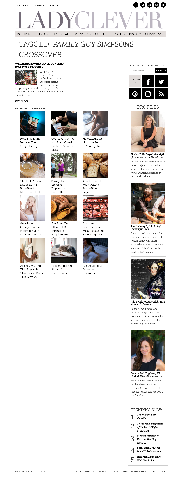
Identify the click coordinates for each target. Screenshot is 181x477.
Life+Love (42, 34)
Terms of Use (114, 471)
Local (118, 34)
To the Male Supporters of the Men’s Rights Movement (150, 427)
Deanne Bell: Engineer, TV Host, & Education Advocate (147, 375)
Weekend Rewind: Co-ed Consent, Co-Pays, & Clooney (39, 65)
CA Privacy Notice (99, 471)
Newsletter (23, 5)
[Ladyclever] (89, 20)
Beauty (135, 34)
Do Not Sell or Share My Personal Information (147, 471)
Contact (54, 5)
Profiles (82, 34)
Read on (21, 101)
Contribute (40, 5)
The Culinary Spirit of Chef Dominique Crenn (146, 227)
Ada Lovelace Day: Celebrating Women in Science (148, 303)
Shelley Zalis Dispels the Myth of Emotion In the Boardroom (148, 156)
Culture (102, 34)
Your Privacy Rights (82, 471)
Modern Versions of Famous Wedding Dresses (148, 439)
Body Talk (62, 34)
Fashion (24, 34)
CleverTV (153, 34)
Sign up (161, 70)
